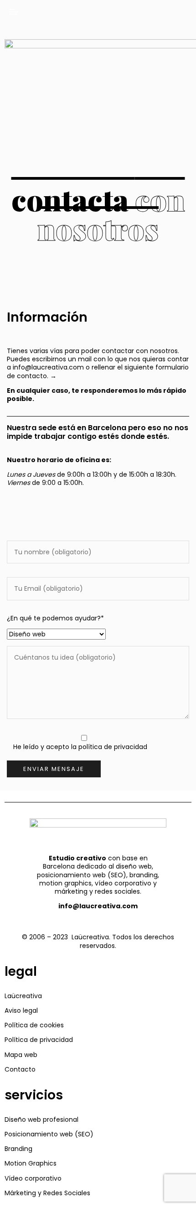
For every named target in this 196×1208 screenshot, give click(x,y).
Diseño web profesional (41, 1119)
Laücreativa (23, 996)
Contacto (20, 1069)
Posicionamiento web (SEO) (49, 1134)
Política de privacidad (39, 1040)
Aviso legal (21, 1010)
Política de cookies (34, 1025)
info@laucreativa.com (48, 367)
